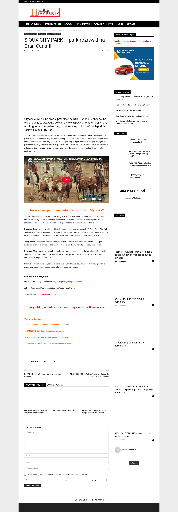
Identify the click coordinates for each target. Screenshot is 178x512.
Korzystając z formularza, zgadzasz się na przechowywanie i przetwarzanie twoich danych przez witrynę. (66, 480)
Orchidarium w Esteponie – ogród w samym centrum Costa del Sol (132, 122)
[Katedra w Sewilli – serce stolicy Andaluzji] (120, 143)
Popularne (42, 34)
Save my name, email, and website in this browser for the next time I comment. (57, 475)
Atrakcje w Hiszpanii (43, 31)
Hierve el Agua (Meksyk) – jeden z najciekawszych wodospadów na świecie (133, 254)
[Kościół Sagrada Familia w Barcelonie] (134, 325)
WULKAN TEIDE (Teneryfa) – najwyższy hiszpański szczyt (51, 337)
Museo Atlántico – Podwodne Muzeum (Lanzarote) (48, 325)
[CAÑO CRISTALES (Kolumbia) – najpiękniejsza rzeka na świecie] (120, 166)
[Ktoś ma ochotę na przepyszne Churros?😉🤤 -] (129, 457)
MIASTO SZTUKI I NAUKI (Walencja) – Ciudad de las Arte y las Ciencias (89, 375)
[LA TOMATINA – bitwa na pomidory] (134, 281)
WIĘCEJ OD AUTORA (55, 385)
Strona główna (33, 24)
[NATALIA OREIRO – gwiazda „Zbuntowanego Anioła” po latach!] (120, 154)
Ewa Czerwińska (34, 51)
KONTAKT (131, 24)
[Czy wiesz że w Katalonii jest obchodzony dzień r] (138, 457)
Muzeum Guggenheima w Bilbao (64, 410)
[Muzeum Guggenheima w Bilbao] (66, 399)
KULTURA (68, 24)
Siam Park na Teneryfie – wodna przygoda (132, 116)
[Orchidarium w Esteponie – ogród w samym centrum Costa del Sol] (95, 399)
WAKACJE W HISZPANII (103, 24)
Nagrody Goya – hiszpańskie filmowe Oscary (133, 105)
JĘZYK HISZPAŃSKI (83, 24)
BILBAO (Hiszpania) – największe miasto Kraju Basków (42, 375)
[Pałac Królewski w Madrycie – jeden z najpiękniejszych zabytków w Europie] (134, 369)
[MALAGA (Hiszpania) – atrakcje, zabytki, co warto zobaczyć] (37, 399)
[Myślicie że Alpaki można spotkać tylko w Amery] (119, 457)
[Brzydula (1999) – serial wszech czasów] (120, 177)
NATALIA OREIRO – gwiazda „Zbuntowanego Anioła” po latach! (139, 153)
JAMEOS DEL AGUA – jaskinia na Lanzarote (45, 331)
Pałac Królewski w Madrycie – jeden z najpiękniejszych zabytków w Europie (133, 389)
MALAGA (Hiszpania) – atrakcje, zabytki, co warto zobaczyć (135, 98)
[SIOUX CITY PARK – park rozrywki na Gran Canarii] (134, 416)
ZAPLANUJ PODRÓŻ (53, 24)
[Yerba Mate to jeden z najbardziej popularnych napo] (148, 457)
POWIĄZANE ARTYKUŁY (35, 385)
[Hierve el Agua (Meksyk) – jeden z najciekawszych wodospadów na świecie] (134, 234)
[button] (151, 24)
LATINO (120, 24)
